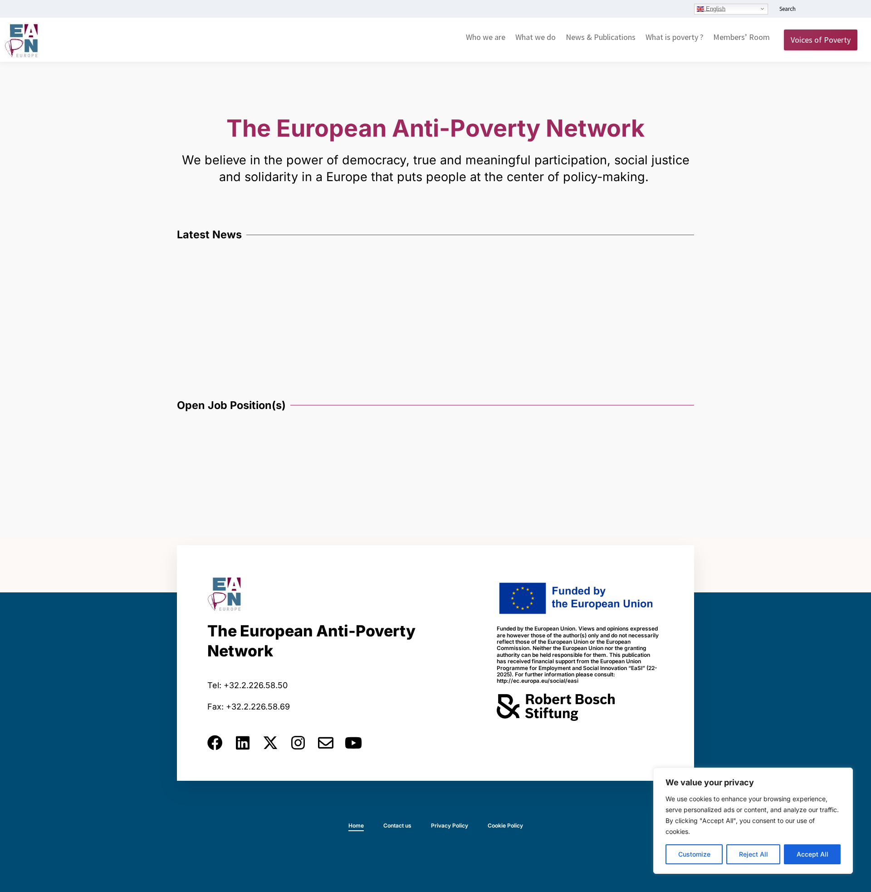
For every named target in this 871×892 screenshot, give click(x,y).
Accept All (812, 854)
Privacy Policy (449, 825)
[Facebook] (215, 742)
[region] (753, 821)
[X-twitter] (270, 742)
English (714, 8)
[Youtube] (353, 742)
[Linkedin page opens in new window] (811, 9)
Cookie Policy (505, 825)
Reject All (753, 854)
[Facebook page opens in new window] (824, 9)
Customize (694, 854)
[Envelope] (325, 742)
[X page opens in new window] (838, 9)
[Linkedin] (242, 742)
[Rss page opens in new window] (851, 9)
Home (356, 825)
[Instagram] (298, 742)
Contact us (397, 825)
